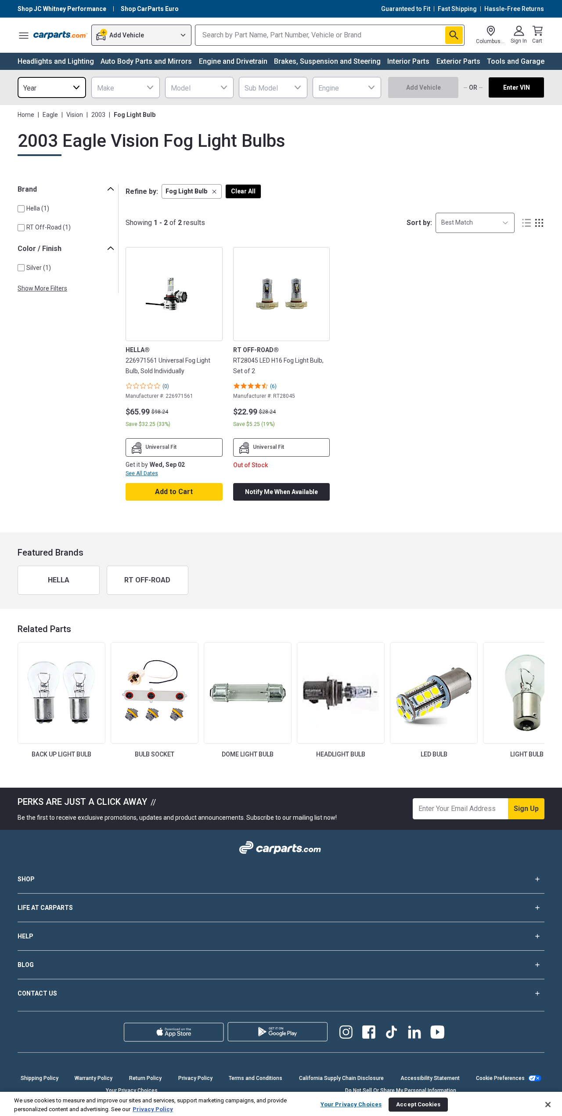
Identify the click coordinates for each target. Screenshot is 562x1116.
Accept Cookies (418, 1101)
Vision (74, 114)
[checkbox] (21, 208)
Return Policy (145, 1078)
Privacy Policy (195, 1078)
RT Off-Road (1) (48, 227)
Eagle (50, 114)
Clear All (243, 191)
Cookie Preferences (500, 1078)
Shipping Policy (39, 1078)
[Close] (548, 1102)
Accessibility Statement (430, 1078)
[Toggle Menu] (24, 35)
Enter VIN (516, 87)
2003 (98, 114)
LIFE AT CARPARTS (45, 907)
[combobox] (52, 87)
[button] (192, 191)
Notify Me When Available (281, 491)
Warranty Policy (93, 1078)
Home (26, 114)
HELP (25, 936)
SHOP (26, 879)
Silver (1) (38, 267)
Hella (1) (37, 208)
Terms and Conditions (255, 1078)
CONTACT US (37, 993)
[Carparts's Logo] (60, 35)
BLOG (26, 964)
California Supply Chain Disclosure (341, 1078)
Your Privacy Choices (351, 1101)
